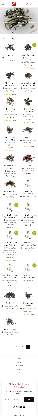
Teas (19, 358)
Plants (19, 362)
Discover (19, 369)
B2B (19, 373)
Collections (19, 366)
